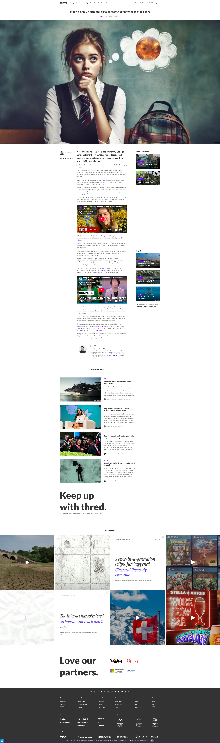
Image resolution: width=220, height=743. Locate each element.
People (106, 16)
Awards (101, 704)
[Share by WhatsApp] (68, 158)
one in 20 (105, 270)
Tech (83, 3)
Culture (78, 3)
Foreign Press (138, 707)
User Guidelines (119, 704)
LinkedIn (115, 355)
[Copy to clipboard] (73, 158)
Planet (140, 261)
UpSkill (140, 162)
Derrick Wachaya (149, 294)
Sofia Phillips (148, 178)
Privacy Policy (118, 701)
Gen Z (100, 3)
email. (104, 357)
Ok (152, 740)
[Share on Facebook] (61, 158)
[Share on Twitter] (63, 158)
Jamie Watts (69, 152)
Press (136, 704)
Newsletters (106, 3)
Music (144, 3)
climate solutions (99, 330)
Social (151, 3)
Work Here (154, 709)
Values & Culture (81, 701)
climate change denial (103, 236)
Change (72, 3)
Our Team (62, 709)
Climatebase (80, 328)
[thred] (64, 3)
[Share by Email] (70, 158)
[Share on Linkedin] (65, 158)
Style (87, 3)
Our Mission (63, 701)
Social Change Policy (82, 704)
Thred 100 (138, 3)
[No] (218, 741)
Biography (101, 701)
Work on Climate (99, 326)
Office (153, 701)
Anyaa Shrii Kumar (149, 278)
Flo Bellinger (148, 261)
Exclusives (93, 3)
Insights (106, 460)
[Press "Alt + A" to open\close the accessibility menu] (2, 741)
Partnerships (102, 707)
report (105, 180)
